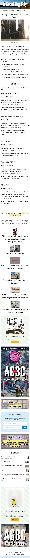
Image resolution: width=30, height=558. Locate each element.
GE (9, 223)
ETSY (22, 223)
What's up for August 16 (5, 461)
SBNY (16, 223)
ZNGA (6, 223)
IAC (27, 223)
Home (7, 554)
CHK (11, 223)
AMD (3, 223)
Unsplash (17, 42)
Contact (18, 554)
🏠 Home (5, 10)
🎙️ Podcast (18, 10)
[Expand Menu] (24, 10)
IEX (23, 213)
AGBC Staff (5, 220)
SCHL (19, 223)
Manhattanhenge (15, 406)
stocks (5, 221)
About (10, 554)
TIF (24, 223)
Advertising (14, 554)
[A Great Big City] (15, 4)
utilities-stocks (13, 221)
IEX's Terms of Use (15, 215)
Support (22, 554)
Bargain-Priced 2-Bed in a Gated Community (9, 470)
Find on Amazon (15, 342)
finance (8, 221)
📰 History (11, 10)
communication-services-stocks (22, 221)
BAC (13, 223)
